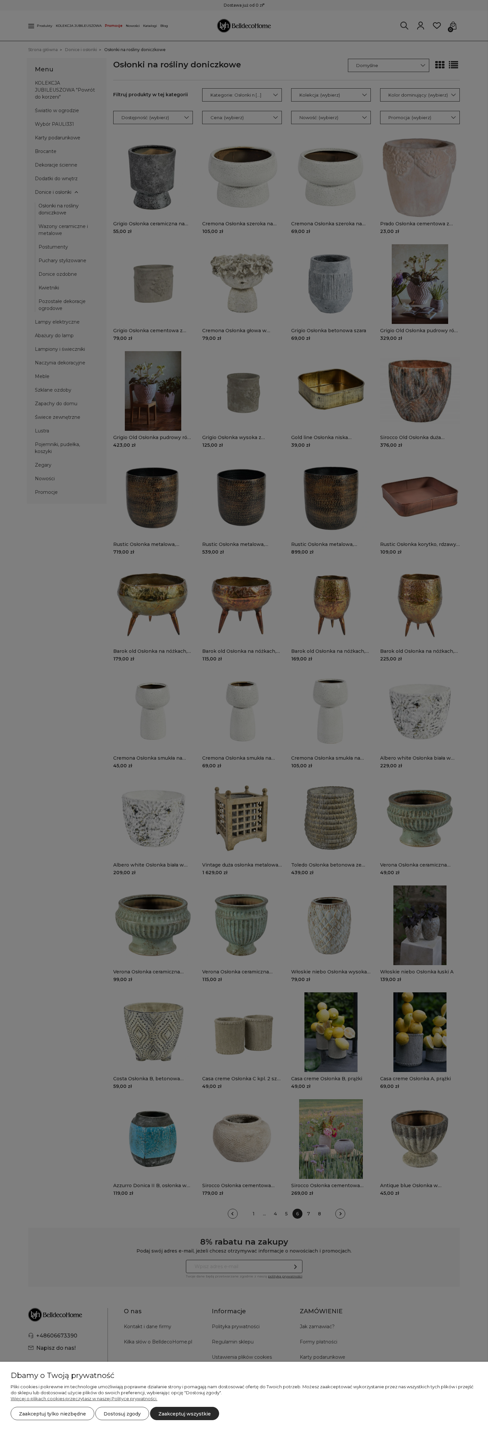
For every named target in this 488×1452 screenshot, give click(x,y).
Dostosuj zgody (122, 1414)
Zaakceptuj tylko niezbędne (52, 1414)
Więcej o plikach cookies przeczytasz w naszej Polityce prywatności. (84, 1398)
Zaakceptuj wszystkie (184, 1414)
